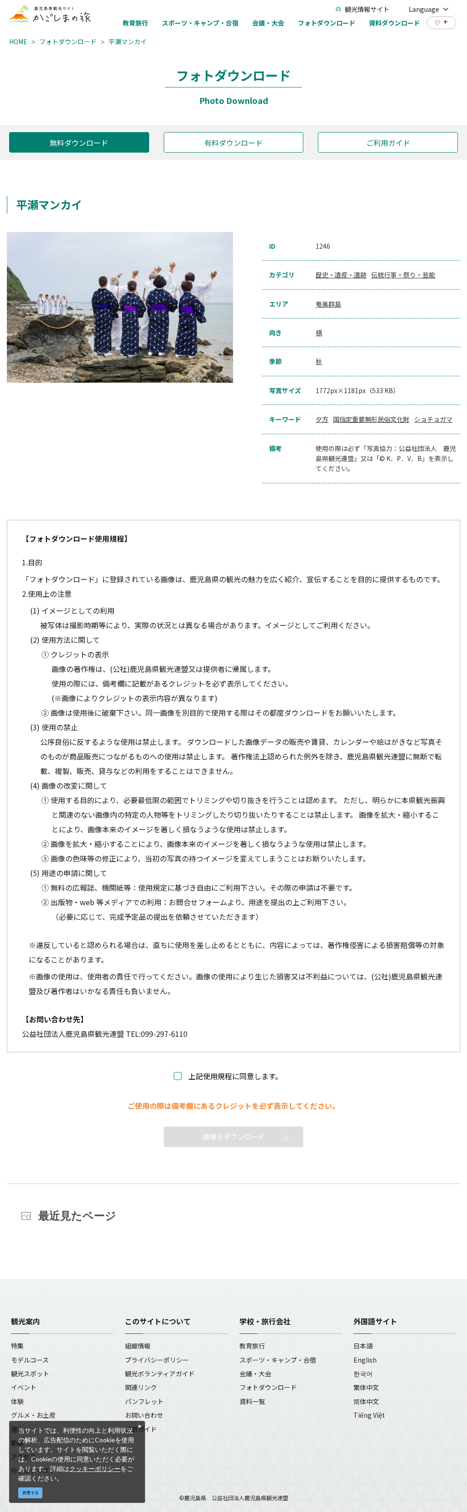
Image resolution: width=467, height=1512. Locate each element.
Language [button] (424, 9)
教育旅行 (252, 1345)
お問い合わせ (144, 1415)
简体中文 (366, 1401)
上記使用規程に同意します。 (235, 1076)
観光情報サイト (367, 9)
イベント (23, 1387)
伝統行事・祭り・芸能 (403, 274)
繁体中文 (366, 1387)
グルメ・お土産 (33, 1415)
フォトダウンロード (68, 41)
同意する (30, 1493)
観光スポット (30, 1373)
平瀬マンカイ (128, 41)
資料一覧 (252, 1401)
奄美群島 (328, 303)
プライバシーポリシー (157, 1359)
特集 (17, 1345)
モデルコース (30, 1359)
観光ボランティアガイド (160, 1373)
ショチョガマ (433, 419)
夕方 (322, 419)
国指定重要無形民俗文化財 (371, 419)
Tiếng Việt (369, 1415)
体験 (17, 1401)
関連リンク (141, 1387)
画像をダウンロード (234, 1136)
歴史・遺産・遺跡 (341, 274)
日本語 (363, 1345)
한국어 (363, 1373)
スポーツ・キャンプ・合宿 (277, 1359)
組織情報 (137, 1345)
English (365, 1359)
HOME (18, 41)
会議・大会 (255, 1373)
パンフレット (144, 1401)
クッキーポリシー (94, 1468)
